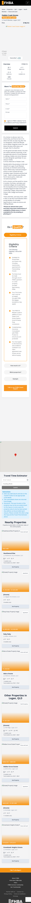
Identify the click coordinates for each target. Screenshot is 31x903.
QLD (15, 9)
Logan (20, 9)
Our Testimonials (15, 887)
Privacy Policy (8, 894)
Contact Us (20, 891)
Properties (10, 9)
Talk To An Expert (15, 870)
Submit (15, 128)
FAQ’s (15, 882)
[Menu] (27, 2)
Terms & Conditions (20, 894)
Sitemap (15, 896)
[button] (15, 455)
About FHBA (15, 878)
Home (3, 9)
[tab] (15, 235)
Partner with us (10, 891)
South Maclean (7, 20)
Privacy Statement (20, 123)
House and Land (12, 11)
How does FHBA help (15, 880)
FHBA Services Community (15, 885)
